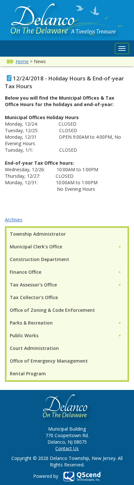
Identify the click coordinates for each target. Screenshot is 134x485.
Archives (13, 219)
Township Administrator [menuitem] (38, 234)
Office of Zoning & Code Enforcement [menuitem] (52, 310)
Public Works (24, 335)
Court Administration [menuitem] (34, 348)
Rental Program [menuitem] (28, 373)
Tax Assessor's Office (33, 285)
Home (22, 61)
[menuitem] (66, 247)
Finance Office (25, 272)
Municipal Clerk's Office (36, 246)
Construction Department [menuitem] (39, 259)
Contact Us (67, 448)
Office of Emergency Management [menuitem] (49, 361)
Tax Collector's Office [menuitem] (34, 297)
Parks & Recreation (31, 323)
